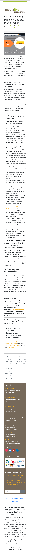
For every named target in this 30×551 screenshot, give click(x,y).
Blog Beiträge (17, 28)
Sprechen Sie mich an (18, 309)
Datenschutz (14, 498)
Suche (22, 491)
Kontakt (22, 498)
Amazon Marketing (9, 28)
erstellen (11, 347)
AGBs (7, 498)
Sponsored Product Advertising (12, 264)
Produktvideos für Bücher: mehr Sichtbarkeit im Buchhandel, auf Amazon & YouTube (16, 482)
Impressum (15, 501)
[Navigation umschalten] (24, 3)
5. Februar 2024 (20, 26)
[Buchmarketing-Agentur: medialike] (15, 10)
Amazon (6, 29)
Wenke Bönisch (9, 26)
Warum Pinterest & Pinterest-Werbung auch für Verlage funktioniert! (15, 477)
